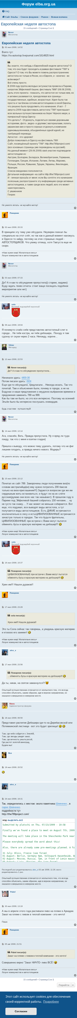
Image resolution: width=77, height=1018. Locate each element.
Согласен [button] (21, 1011)
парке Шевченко (11, 807)
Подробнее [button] (51, 1001)
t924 (29, 381)
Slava (12, 704)
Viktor (11, 345)
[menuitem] (5, 11)
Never (11, 32)
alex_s (13, 650)
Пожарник (14, 213)
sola (14, 304)
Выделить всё (15, 820)
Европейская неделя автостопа (28, 24)
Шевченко (61, 803)
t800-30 (26, 377)
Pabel (13, 892)
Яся (10, 753)
